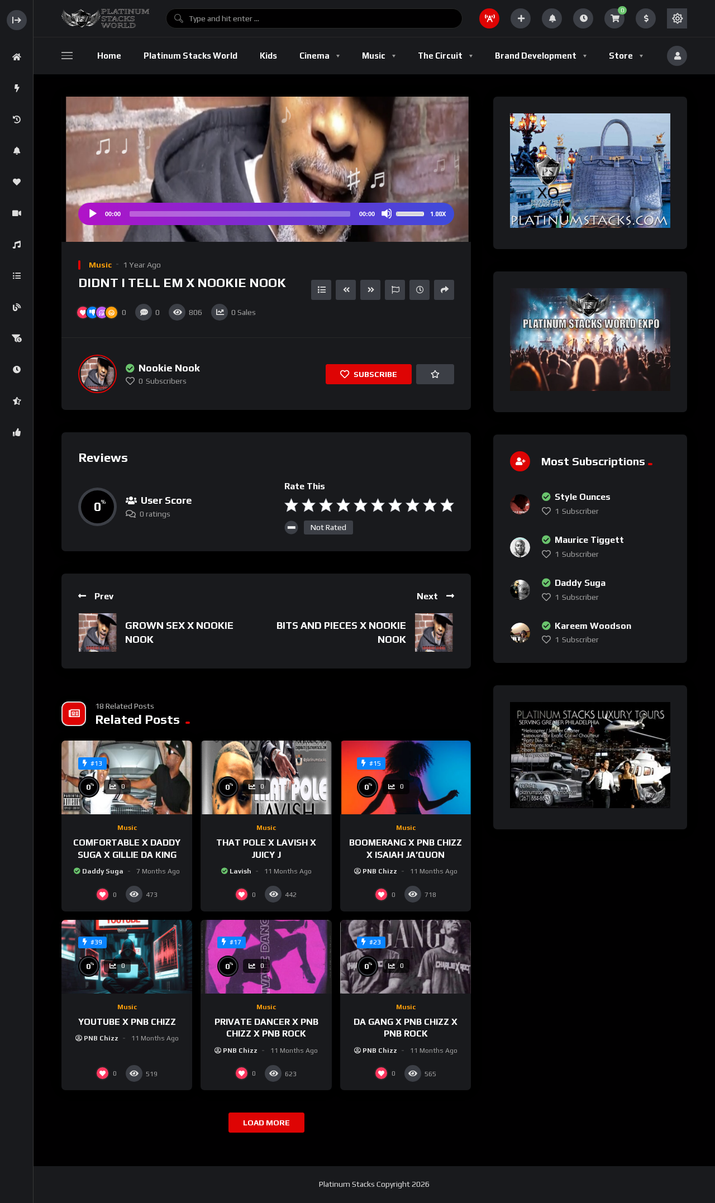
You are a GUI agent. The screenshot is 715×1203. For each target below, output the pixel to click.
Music (100, 264)
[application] (266, 214)
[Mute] (387, 213)
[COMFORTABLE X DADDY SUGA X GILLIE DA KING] (126, 777)
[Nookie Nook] (97, 374)
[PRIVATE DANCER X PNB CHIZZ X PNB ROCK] (266, 957)
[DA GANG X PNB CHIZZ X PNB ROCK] (405, 957)
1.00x (438, 214)
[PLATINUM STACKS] (105, 18)
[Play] (92, 213)
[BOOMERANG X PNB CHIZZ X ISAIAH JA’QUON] (405, 777)
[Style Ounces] (520, 504)
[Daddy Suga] (520, 590)
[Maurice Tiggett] (520, 547)
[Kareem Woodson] (520, 633)
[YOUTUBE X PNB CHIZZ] (126, 957)
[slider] (411, 213)
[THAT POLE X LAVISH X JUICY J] (266, 777)
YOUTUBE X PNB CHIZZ (127, 1021)
